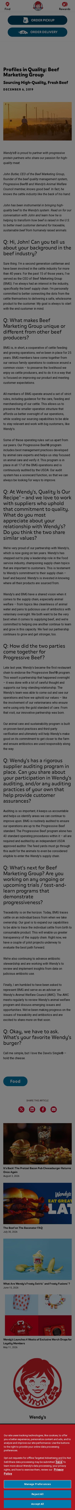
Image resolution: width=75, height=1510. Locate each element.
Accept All (37, 1503)
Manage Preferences (37, 1484)
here (59, 1461)
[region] (37, 1467)
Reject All (37, 1494)
